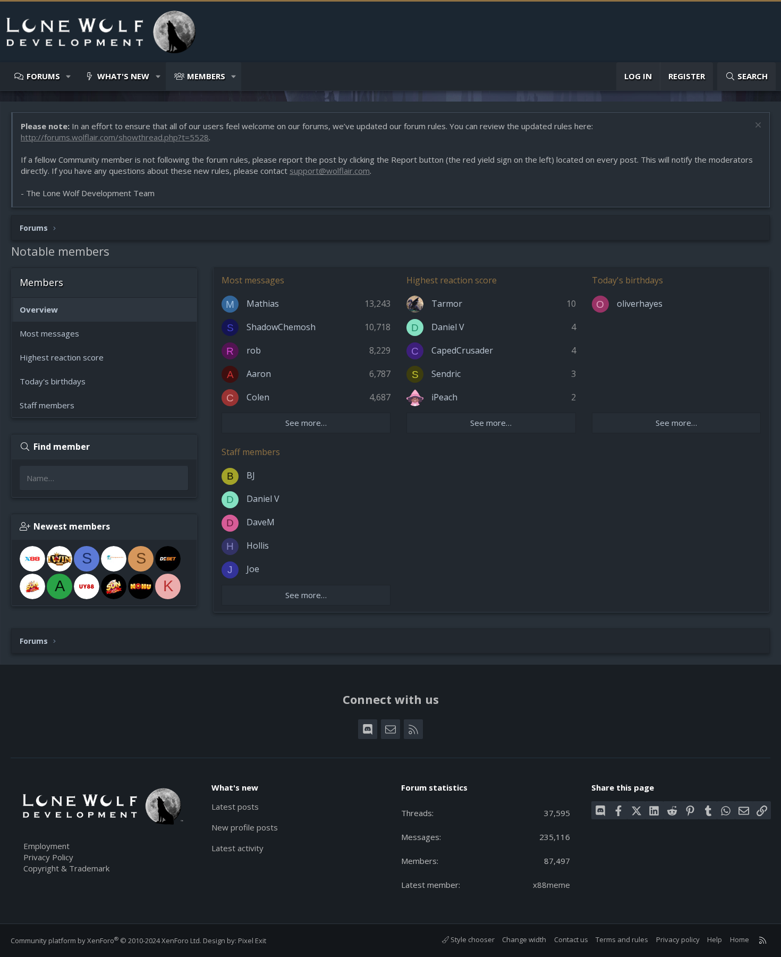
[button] (69, 76)
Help (714, 939)
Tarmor (446, 303)
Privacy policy (678, 939)
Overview (39, 309)
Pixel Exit (252, 940)
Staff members (47, 405)
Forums (43, 76)
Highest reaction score (62, 357)
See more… (306, 422)
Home (739, 939)
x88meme (551, 884)
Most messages (49, 333)
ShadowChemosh (281, 327)
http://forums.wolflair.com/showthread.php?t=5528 (115, 137)
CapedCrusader (462, 350)
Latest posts (235, 806)
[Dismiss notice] (756, 126)
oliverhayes (640, 303)
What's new (123, 76)
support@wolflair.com (330, 170)
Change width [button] (524, 939)
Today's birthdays (53, 381)
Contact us (571, 939)
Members (206, 76)
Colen (258, 397)
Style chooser (472, 939)
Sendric (446, 374)
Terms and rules (622, 939)
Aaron (259, 374)
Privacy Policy (48, 857)
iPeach (444, 397)
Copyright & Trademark (66, 868)
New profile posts (244, 827)
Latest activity (237, 848)
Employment (46, 846)
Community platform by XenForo (106, 940)
